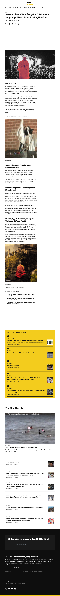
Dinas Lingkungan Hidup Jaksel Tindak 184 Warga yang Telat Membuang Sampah (21, 303)
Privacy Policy (13, 583)
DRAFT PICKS (33, 572)
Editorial (7, 12)
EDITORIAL (8, 572)
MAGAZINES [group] (27, 7)
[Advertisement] (30, 39)
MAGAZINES (25, 572)
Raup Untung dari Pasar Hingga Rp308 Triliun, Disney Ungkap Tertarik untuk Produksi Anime (20, 295)
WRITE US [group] (44, 7)
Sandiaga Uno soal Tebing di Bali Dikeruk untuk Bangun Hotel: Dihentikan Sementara (21, 299)
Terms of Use (21, 583)
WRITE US (40, 572)
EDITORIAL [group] (8, 7)
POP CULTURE (17, 7)
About (7, 583)
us (20, 287)
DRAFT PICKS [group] (36, 7)
